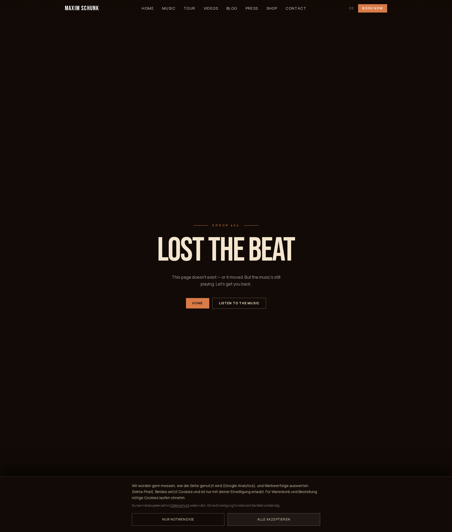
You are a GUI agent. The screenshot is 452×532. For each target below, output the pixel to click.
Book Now (372, 8)
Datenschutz (179, 505)
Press (252, 8)
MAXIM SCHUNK (82, 8)
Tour (189, 8)
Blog (232, 8)
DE (351, 8)
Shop (272, 8)
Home (148, 8)
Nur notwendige (178, 519)
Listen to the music (239, 303)
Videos (211, 8)
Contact (296, 8)
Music (168, 8)
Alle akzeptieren (273, 519)
